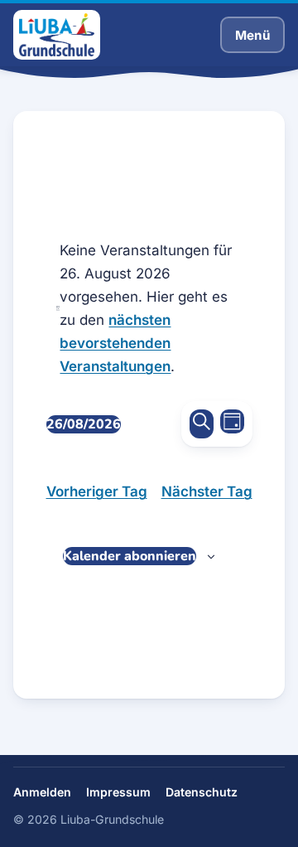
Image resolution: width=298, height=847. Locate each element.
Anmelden (42, 792)
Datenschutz (202, 792)
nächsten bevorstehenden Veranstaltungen (115, 343)
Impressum (118, 792)
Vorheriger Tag (96, 491)
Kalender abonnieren (129, 556)
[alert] (149, 308)
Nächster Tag (206, 491)
